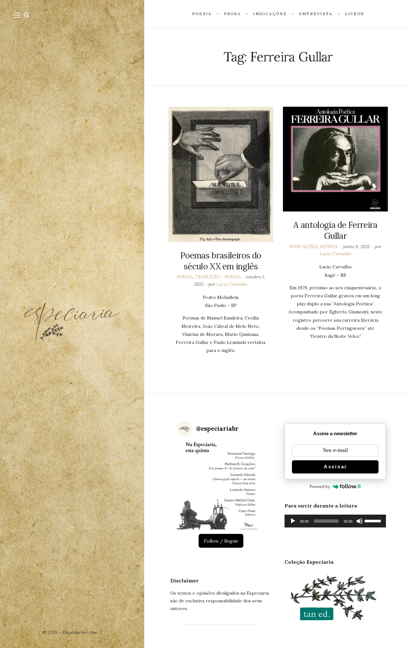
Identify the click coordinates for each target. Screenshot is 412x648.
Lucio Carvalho (232, 284)
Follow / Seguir (221, 541)
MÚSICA (329, 246)
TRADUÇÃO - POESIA (218, 277)
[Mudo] (359, 521)
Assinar (335, 466)
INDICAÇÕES (303, 246)
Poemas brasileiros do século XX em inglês (220, 261)
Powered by (320, 486)
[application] (335, 521)
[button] (221, 485)
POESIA (185, 277)
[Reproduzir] (293, 521)
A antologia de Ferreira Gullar (335, 230)
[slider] (374, 520)
